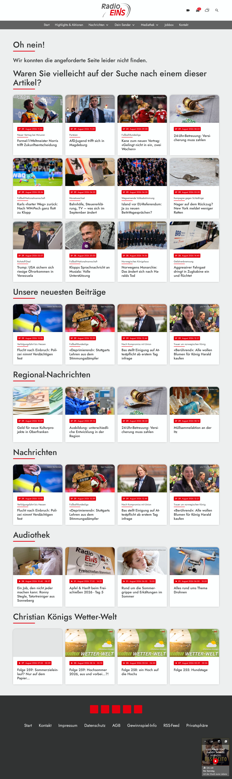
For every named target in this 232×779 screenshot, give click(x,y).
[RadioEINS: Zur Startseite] (116, 10)
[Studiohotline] (44, 10)
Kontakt (183, 25)
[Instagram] (30, 10)
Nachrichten (96, 25)
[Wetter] (207, 10)
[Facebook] (23, 10)
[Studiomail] (37, 10)
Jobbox (169, 25)
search (217, 10)
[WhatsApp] (16, 10)
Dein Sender (123, 25)
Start (46, 25)
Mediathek (147, 25)
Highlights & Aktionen (69, 25)
